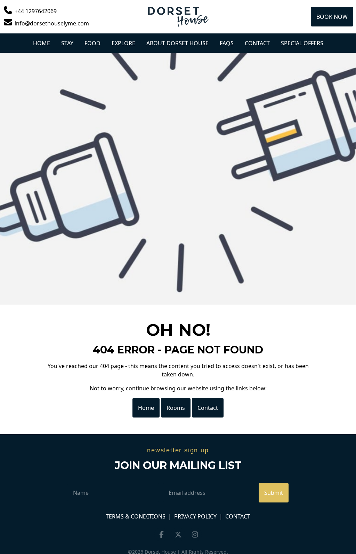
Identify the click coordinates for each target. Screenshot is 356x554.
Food (92, 43)
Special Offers (302, 43)
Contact (257, 43)
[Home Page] (178, 17)
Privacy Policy (195, 516)
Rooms (176, 408)
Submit (273, 493)
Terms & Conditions (135, 516)
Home (41, 43)
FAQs (227, 43)
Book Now (332, 17)
